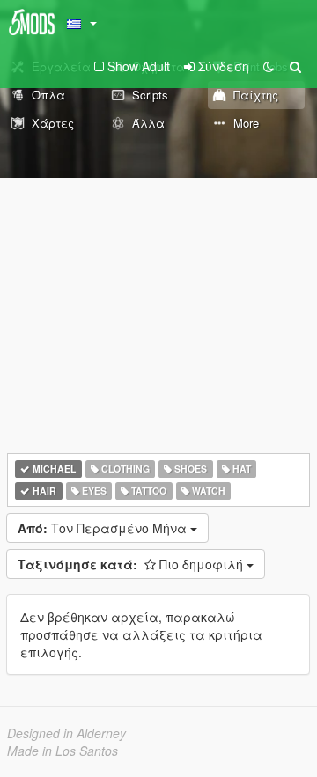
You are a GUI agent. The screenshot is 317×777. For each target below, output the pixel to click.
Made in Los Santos (62, 750)
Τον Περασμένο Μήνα (104, 528)
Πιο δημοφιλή (132, 564)
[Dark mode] (268, 66)
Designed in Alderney (66, 733)
